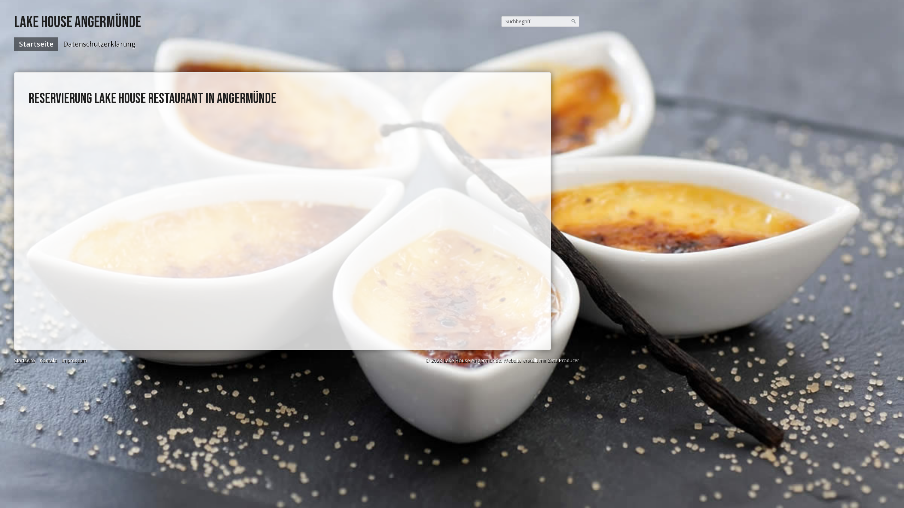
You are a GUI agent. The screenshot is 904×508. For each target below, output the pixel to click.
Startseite (36, 44)
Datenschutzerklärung (99, 44)
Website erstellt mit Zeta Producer (541, 360)
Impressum (74, 360)
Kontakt (48, 360)
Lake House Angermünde (77, 22)
